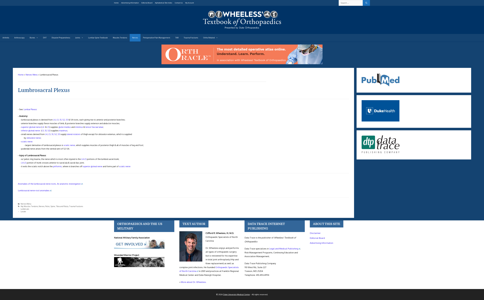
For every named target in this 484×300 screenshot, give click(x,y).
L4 (54, 119)
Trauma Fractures (191, 38)
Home (116, 3)
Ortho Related (209, 38)
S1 (60, 119)
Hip (22, 206)
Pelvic (47, 206)
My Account (189, 3)
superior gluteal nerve (31, 127)
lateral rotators (73, 134)
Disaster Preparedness (61, 38)
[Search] (366, 3)
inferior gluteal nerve (30, 130)
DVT (45, 38)
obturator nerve (34, 138)
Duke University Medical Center (236, 294)
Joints (77, 38)
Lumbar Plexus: (30, 109)
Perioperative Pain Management (156, 38)
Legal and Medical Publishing (283, 248)
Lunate (23, 211)
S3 (67, 119)
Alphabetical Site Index (163, 3)
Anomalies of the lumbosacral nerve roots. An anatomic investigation (49, 184)
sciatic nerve (27, 141)
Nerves (135, 38)
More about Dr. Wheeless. (193, 282)
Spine (53, 206)
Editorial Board (146, 3)
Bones (32, 38)
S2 (63, 119)
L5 (57, 119)
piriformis (57, 166)
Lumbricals (25, 209)
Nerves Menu (26, 204)
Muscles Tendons (120, 38)
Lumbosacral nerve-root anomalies (33, 190)
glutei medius (64, 127)
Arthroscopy (19, 38)
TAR (177, 38)
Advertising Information (130, 3)
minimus (79, 127)
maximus (63, 130)
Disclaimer (315, 233)
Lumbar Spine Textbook (98, 38)
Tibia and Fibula (62, 206)
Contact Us (179, 3)
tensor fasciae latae (94, 127)
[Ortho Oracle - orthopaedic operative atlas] (242, 63)
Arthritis (6, 38)
